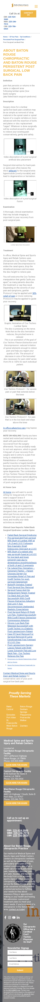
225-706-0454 (20, 835)
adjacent (13, 170)
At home (7, 492)
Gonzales (10, 715)
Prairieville (25, 717)
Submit (20, 970)
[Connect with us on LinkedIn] (18, 918)
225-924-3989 (20, 830)
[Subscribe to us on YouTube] (13, 918)
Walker (23, 720)
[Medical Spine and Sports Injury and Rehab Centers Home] (20, 5)
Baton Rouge (26, 706)
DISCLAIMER (12, 990)
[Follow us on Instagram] (9, 918)
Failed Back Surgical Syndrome (22, 535)
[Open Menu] (36, 6)
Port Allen (11, 717)
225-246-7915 (21, 833)
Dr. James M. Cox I (28, 994)
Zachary (24, 726)
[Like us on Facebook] (5, 918)
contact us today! (17, 909)
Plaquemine (25, 715)
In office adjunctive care (14, 428)
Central (9, 709)
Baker (9, 706)
